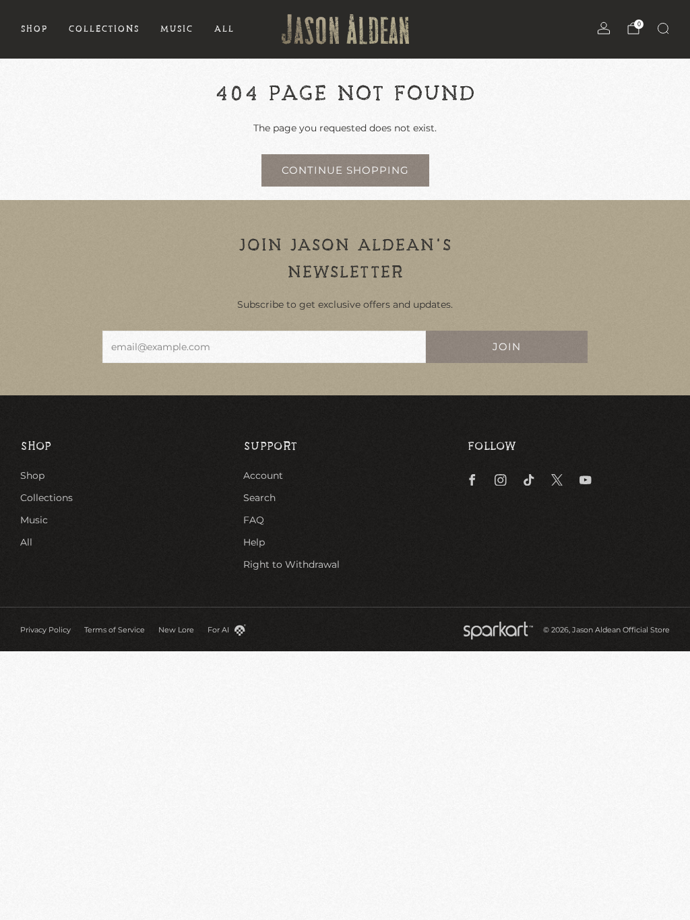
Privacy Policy (45, 629)
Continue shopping (345, 170)
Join (507, 346)
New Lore (176, 629)
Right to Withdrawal (291, 564)
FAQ (253, 520)
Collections (103, 29)
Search (259, 498)
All (224, 29)
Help (254, 542)
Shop (34, 29)
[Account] (603, 28)
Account (263, 475)
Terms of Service (114, 629)
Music (176, 29)
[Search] (663, 28)
